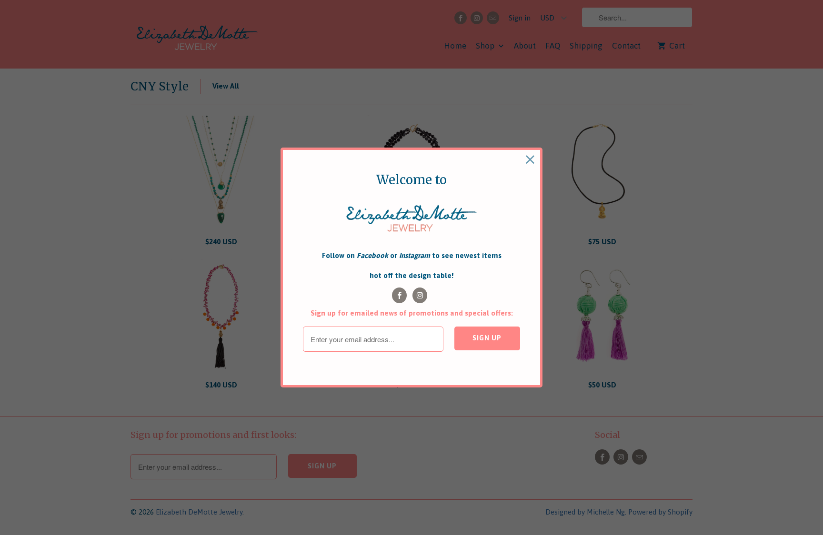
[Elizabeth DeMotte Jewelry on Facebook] (399, 295)
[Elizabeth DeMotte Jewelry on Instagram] (419, 295)
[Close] (530, 159)
